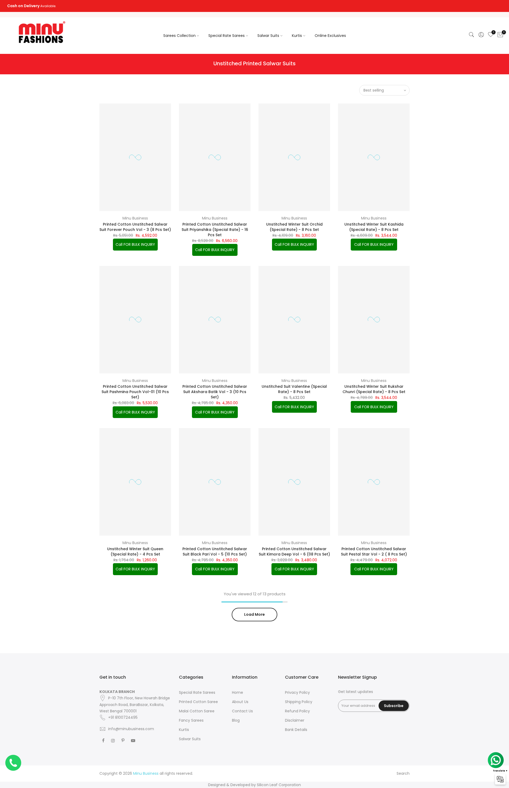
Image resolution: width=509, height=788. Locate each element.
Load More (254, 614)
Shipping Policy (298, 701)
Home (237, 692)
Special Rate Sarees (226, 35)
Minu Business (135, 218)
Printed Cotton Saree (198, 701)
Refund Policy (297, 711)
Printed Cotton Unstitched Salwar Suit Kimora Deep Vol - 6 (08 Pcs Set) (294, 551)
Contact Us (242, 711)
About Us (240, 701)
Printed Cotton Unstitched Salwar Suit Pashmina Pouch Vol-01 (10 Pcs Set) (135, 392)
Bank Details (296, 729)
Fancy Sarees (191, 720)
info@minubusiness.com (131, 728)
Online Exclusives (330, 35)
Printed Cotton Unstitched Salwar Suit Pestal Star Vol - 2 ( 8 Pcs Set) (374, 551)
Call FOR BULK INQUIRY (135, 244)
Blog (236, 720)
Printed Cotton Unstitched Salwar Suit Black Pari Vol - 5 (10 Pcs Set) (214, 551)
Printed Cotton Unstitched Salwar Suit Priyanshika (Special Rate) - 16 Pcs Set (215, 230)
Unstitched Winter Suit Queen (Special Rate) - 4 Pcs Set (135, 551)
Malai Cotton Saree (196, 711)
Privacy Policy (297, 692)
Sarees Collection (179, 35)
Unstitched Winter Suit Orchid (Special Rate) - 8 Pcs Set (294, 227)
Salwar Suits (268, 35)
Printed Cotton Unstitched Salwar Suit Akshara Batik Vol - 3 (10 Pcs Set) (214, 392)
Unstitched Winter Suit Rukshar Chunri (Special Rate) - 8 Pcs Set (374, 389)
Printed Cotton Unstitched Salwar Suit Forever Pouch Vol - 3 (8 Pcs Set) (135, 227)
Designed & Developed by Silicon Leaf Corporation (254, 784)
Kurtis (297, 35)
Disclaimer (294, 720)
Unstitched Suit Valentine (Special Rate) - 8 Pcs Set (294, 389)
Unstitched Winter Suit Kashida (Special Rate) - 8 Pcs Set (373, 227)
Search (403, 773)
